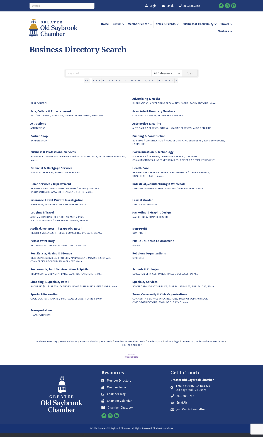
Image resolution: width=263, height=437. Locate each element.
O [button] (139, 81)
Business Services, (69, 156)
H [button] (116, 81)
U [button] (159, 81)
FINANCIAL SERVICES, (42, 172)
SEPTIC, (80, 191)
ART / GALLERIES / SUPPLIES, (47, 115)
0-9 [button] (87, 81)
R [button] (149, 81)
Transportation (41, 310)
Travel (224, 24)
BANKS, (59, 172)
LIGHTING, (137, 188)
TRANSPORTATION (40, 314)
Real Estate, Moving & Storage (51, 253)
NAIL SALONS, (199, 286)
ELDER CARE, (168, 172)
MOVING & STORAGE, (99, 257)
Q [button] (146, 81)
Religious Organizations (149, 253)
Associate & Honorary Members (153, 111)
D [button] (103, 81)
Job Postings (172, 341)
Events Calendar (89, 341)
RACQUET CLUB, (75, 298)
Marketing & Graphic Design (151, 212)
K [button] (125, 81)
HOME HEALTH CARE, (143, 176)
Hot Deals (106, 341)
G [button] (113, 81)
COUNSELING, (73, 232)
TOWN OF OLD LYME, (170, 302)
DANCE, (162, 273)
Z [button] (176, 81)
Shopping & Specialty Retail (49, 282)
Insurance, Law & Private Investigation (57, 200)
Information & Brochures (210, 341)
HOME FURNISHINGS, (83, 286)
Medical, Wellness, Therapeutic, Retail (56, 228)
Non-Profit (139, 228)
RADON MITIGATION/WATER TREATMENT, (52, 191)
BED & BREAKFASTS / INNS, (68, 216)
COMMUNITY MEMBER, (144, 115)
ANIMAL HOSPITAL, (59, 245)
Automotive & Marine (146, 123)
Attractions (38, 123)
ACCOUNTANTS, (89, 156)
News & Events (166, 24)
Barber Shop (39, 136)
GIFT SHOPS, (103, 286)
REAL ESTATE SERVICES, (43, 257)
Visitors (223, 31)
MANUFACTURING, (154, 188)
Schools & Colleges (145, 269)
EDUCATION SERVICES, (144, 273)
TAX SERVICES (72, 172)
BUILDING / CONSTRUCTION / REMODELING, (156, 140)
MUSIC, (87, 115)
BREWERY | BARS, (58, 273)
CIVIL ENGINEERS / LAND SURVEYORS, (203, 140)
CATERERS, (87, 273)
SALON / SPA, (139, 286)
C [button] (99, 81)
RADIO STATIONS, (199, 103)
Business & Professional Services (53, 152)
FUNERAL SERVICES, (180, 286)
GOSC (117, 24)
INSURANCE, (51, 204)
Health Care (140, 168)
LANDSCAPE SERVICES (144, 204)
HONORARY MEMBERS (170, 115)
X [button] (169, 81)
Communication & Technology (152, 152)
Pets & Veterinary (42, 241)
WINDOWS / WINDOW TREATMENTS (184, 188)
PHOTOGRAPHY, (73, 115)
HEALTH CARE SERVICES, (146, 172)
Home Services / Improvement (50, 184)
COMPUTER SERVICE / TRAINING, (179, 156)
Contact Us (188, 341)
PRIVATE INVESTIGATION (72, 204)
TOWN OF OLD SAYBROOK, (193, 298)
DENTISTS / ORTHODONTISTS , (193, 172)
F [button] (109, 81)
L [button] (128, 81)
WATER (136, 245)
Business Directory (46, 341)
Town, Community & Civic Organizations (159, 294)
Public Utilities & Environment (153, 241)
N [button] (135, 81)
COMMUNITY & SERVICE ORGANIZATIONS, (155, 298)
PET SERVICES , (39, 245)
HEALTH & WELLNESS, (42, 232)
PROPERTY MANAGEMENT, (72, 257)
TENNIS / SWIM (93, 298)
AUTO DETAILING (202, 128)
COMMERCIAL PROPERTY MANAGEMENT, (52, 261)
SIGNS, (185, 103)
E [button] (106, 81)
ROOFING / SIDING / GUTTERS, (82, 188)
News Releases (68, 341)
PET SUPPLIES (78, 245)
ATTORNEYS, (37, 204)
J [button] (122, 81)
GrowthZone (166, 428)
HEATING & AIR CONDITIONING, (47, 188)
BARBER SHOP (38, 140)
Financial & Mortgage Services (51, 168)
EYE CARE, (87, 232)
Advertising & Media (146, 98)
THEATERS (97, 115)
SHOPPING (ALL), (39, 286)
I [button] (119, 81)
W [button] (166, 81)
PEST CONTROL (39, 103)
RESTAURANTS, (38, 273)
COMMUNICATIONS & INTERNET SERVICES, (155, 160)
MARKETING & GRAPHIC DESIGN (150, 216)
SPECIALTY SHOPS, (60, 286)
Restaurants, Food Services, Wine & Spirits (59, 269)
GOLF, (33, 298)
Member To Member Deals (130, 341)
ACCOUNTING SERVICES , (112, 156)
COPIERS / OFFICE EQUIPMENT (197, 160)
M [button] (132, 81)
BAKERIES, (74, 273)
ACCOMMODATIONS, (41, 216)
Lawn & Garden (142, 200)
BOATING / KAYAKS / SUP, (52, 298)
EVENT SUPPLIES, (158, 286)
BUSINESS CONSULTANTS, (44, 156)
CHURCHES (138, 257)
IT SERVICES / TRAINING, (146, 156)
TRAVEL (84, 220)
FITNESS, (60, 232)
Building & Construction (148, 136)
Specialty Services (144, 282)
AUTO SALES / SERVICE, (145, 128)
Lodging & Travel (42, 212)
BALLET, (171, 273)
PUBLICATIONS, (140, 103)
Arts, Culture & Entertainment (50, 111)
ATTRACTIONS (37, 128)
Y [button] (173, 81)
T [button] (155, 81)
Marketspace (155, 341)
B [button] (96, 81)
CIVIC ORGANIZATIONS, (145, 302)
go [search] (191, 73)
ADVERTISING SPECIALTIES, (165, 103)
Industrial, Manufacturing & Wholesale (159, 184)
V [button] (162, 81)
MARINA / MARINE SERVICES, (176, 128)
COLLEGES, (183, 273)
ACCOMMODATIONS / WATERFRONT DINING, (54, 220)
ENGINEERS (138, 144)
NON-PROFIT (139, 232)
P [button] (142, 81)
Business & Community (197, 24)
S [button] (152, 81)
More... (213, 103)
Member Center (138, 24)
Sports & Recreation (44, 294)
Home (105, 24)
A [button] (93, 81)
